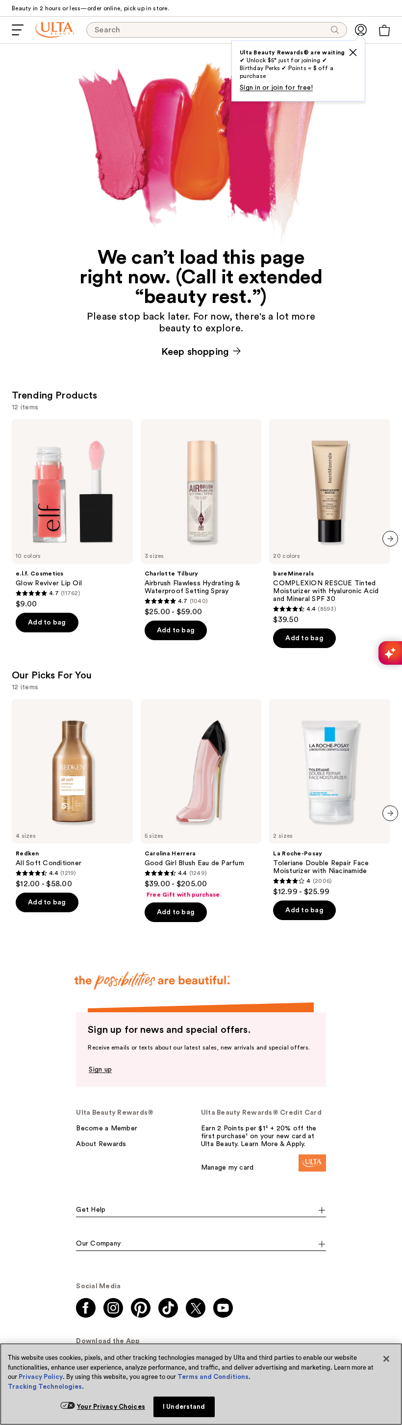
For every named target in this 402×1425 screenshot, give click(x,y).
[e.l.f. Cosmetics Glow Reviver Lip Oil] (72, 514)
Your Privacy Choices (111, 1406)
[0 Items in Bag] (384, 30)
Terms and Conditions (213, 1377)
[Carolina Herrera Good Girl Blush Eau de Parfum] (201, 799)
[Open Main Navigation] (18, 30)
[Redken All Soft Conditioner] (72, 794)
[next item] (390, 539)
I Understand (184, 1406)
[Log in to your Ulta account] (361, 30)
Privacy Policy (41, 1377)
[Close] (386, 1359)
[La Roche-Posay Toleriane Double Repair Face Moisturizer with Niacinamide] (329, 798)
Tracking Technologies (45, 1386)
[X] (353, 52)
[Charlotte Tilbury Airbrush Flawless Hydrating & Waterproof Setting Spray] (201, 518)
